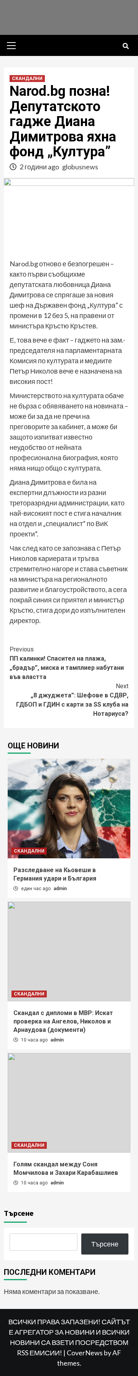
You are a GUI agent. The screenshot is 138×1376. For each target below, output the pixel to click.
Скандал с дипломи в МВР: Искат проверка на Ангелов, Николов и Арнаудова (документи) (63, 1021)
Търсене (19, 1213)
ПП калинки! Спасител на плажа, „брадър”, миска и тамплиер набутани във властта (67, 663)
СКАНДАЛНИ (27, 78)
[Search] (125, 46)
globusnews (80, 166)
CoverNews (85, 1352)
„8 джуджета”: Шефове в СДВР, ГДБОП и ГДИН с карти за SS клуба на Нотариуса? (72, 699)
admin (60, 888)
